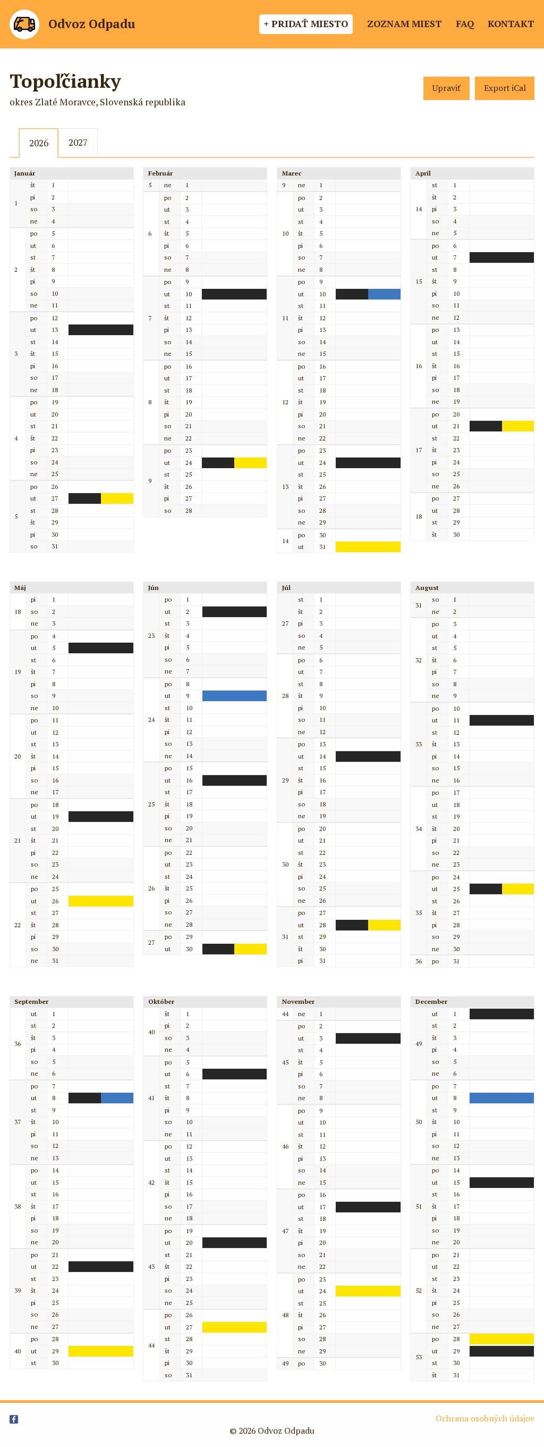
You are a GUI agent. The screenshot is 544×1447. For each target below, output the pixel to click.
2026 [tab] (38, 143)
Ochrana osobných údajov (485, 1418)
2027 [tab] (78, 142)
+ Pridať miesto (306, 24)
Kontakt (511, 24)
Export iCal (505, 88)
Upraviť (446, 88)
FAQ (465, 24)
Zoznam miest (404, 24)
